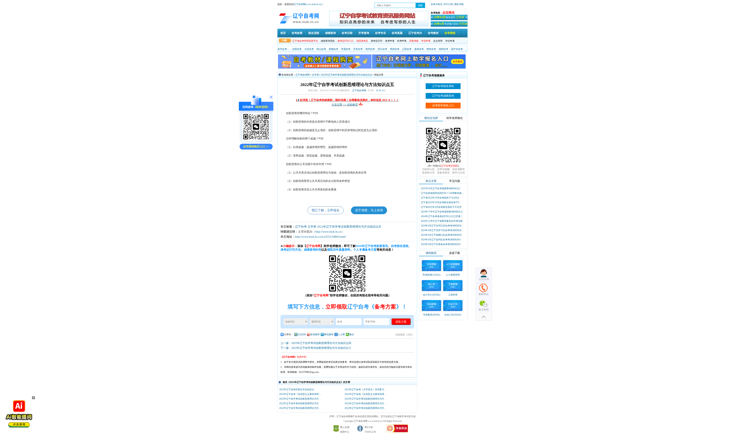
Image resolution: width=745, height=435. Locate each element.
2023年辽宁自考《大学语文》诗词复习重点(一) (366, 389)
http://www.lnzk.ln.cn (328, 231)
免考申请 (389, 41)
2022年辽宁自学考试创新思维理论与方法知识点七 (366, 398)
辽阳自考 (406, 49)
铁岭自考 (431, 49)
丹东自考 (358, 49)
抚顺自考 (333, 49)
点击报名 (448, 12)
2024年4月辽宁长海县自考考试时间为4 (440, 244)
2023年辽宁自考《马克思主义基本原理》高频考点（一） (366, 394)
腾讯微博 (328, 334)
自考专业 (380, 33)
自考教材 (433, 33)
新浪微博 (315, 334)
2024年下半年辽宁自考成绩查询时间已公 (442, 211)
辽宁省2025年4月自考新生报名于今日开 (441, 207)
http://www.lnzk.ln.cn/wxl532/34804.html (320, 236)
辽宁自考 (301, 226)
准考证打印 (376, 41)
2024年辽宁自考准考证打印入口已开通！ (442, 216)
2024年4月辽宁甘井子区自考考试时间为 (441, 230)
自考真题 (397, 33)
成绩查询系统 (328, 41)
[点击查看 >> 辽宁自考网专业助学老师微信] (256, 139)
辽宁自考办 (415, 33)
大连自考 (309, 49)
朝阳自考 (443, 49)
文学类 (315, 74)
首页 (283, 33)
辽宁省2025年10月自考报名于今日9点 (440, 197)
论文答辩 (438, 41)
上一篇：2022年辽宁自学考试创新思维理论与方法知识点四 (316, 343)
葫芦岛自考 (457, 49)
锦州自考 (370, 49)
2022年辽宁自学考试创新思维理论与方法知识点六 (301, 403)
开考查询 (363, 33)
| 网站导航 (458, 4)
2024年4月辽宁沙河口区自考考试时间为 (441, 225)
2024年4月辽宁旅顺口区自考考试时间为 (441, 235)
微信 (351, 334)
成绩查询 (330, 33)
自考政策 (297, 33)
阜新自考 (394, 49)
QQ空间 (302, 334)
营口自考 (382, 49)
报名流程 (313, 33)
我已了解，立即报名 (326, 210)
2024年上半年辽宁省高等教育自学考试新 (442, 221)
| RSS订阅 (447, 4)
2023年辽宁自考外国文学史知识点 (296, 389)
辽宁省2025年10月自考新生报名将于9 (440, 202)
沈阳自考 (296, 49)
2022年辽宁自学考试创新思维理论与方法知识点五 (346, 74)
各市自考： (283, 49)
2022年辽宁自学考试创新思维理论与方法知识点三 (366, 408)
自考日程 (347, 33)
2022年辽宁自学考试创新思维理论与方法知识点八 (301, 398)
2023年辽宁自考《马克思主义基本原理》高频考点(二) (301, 394)
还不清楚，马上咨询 (369, 210)
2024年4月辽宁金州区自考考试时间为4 (440, 239)
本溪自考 (345, 49)
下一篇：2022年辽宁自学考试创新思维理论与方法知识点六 (316, 347)
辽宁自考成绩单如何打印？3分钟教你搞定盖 (443, 193)
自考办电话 (436, 4)
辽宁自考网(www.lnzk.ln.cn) (307, 4)
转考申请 (401, 41)
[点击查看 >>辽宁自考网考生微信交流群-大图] (443, 163)
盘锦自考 (419, 49)
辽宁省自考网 (302, 74)
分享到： (288, 334)
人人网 (341, 334)
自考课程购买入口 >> (256, 146)
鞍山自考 (321, 49)
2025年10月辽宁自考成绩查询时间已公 (440, 188)
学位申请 (450, 41)
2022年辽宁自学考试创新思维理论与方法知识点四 (301, 408)
